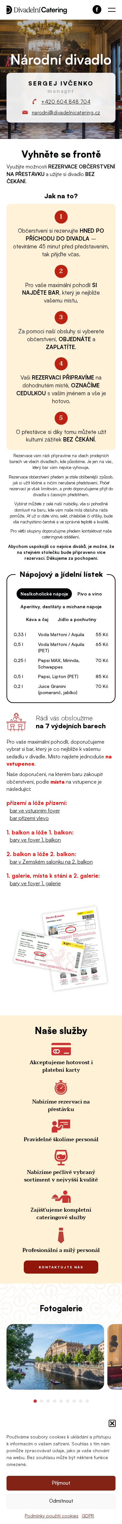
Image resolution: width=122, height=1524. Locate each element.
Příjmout (61, 1483)
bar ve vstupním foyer (35, 810)
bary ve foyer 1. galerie (35, 883)
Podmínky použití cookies (51, 1515)
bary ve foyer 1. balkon (35, 839)
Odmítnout (61, 1501)
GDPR (88, 1515)
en (112, 25)
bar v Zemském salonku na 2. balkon (51, 861)
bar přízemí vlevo (29, 818)
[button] (112, 1423)
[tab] (35, 1401)
